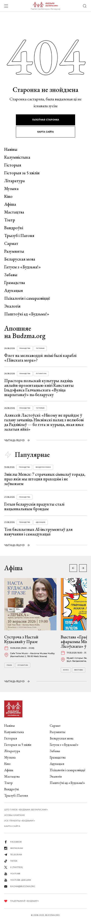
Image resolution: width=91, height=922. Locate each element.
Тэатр (9, 220)
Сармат (11, 243)
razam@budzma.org (22, 886)
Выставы (78, 670)
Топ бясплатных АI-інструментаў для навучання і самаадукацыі (38, 532)
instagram (16, 848)
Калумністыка (17, 157)
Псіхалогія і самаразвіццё (27, 298)
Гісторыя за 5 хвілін (22, 173)
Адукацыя (13, 290)
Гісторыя (12, 165)
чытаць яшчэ (14, 440)
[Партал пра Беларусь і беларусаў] (45, 6)
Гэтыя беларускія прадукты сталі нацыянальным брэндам (34, 506)
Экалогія (12, 306)
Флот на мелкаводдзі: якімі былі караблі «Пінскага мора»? (40, 358)
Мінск (66, 670)
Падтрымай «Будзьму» (24, 901)
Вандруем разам (43, 467)
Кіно (8, 196)
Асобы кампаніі (14, 815)
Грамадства (14, 282)
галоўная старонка (45, 119)
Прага (9, 665)
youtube (15, 873)
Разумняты (14, 251)
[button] (83, 568)
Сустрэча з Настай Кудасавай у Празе (21, 639)
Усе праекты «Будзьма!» (19, 820)
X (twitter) (16, 867)
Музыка (11, 188)
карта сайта (45, 131)
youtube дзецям (20, 880)
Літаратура (14, 180)
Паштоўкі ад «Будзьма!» (26, 314)
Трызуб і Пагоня (19, 235)
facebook (16, 841)
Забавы (10, 274)
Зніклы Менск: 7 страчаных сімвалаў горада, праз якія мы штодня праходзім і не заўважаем (44, 478)
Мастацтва (14, 212)
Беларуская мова (19, 259)
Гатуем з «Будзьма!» (22, 267)
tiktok (13, 861)
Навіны (10, 149)
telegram (16, 854)
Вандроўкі (13, 227)
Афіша (10, 204)
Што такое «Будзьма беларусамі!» (26, 809)
